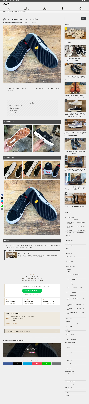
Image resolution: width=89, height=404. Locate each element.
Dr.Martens (69, 271)
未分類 (67, 395)
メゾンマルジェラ (70, 373)
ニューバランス (70, 334)
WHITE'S (68, 251)
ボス (68, 248)
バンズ (68, 331)
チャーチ (68, 345)
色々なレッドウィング (71, 237)
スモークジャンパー (71, 256)
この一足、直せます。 (18, 112)
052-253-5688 (14, 320)
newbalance (69, 318)
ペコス (68, 235)
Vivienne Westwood (71, 381)
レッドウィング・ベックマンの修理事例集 (76, 230)
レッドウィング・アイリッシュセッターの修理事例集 (76, 223)
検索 (83, 18)
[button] (8, 363)
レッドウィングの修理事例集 (73, 219)
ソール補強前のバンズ (16, 105)
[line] (85, 1)
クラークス (69, 363)
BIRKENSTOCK (70, 360)
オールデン (69, 347)
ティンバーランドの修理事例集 (73, 274)
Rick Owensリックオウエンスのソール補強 (75, 299)
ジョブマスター (70, 245)
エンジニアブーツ (71, 269)
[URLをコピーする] (56, 363)
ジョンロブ (69, 350)
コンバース (69, 326)
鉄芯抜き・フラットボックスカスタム (74, 287)
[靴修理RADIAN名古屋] (6, 4)
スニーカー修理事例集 (9, 22)
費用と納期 (14, 110)
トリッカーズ (69, 368)
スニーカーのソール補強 (24, 253)
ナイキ (68, 329)
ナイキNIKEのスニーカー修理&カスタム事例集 (76, 313)
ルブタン (68, 376)
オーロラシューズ (70, 384)
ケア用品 (68, 390)
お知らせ (68, 392)
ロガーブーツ (70, 240)
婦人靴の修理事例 (70, 371)
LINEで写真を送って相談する (32, 290)
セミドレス (69, 253)
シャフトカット (70, 284)
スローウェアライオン (71, 279)
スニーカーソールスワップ (72, 323)
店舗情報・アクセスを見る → (12, 323)
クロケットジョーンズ (71, 365)
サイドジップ (69, 282)
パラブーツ (69, 358)
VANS (68, 316)
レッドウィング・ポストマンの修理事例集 (76, 232)
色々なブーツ (69, 290)
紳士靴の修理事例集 (70, 342)
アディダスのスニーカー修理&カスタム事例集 (75, 309)
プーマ (68, 336)
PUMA (68, 321)
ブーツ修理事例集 (70, 217)
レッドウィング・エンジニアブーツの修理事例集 (76, 227)
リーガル (68, 355)
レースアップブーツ (71, 266)
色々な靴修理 (69, 387)
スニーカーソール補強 (17, 22)
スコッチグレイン (70, 352)
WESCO (68, 243)
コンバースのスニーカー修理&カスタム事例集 (75, 305)
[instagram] (83, 1)
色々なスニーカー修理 (71, 339)
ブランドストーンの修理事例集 (73, 277)
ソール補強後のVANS (16, 108)
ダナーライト (70, 261)
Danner (68, 258)
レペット (68, 379)
